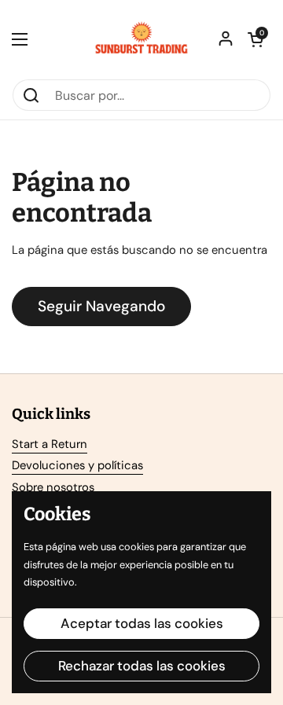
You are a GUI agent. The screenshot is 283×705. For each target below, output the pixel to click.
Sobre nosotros (53, 487)
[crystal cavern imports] (141, 39)
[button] (255, 39)
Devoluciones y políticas (77, 465)
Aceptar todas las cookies (142, 623)
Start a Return (49, 444)
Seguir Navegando (101, 306)
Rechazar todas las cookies (142, 665)
